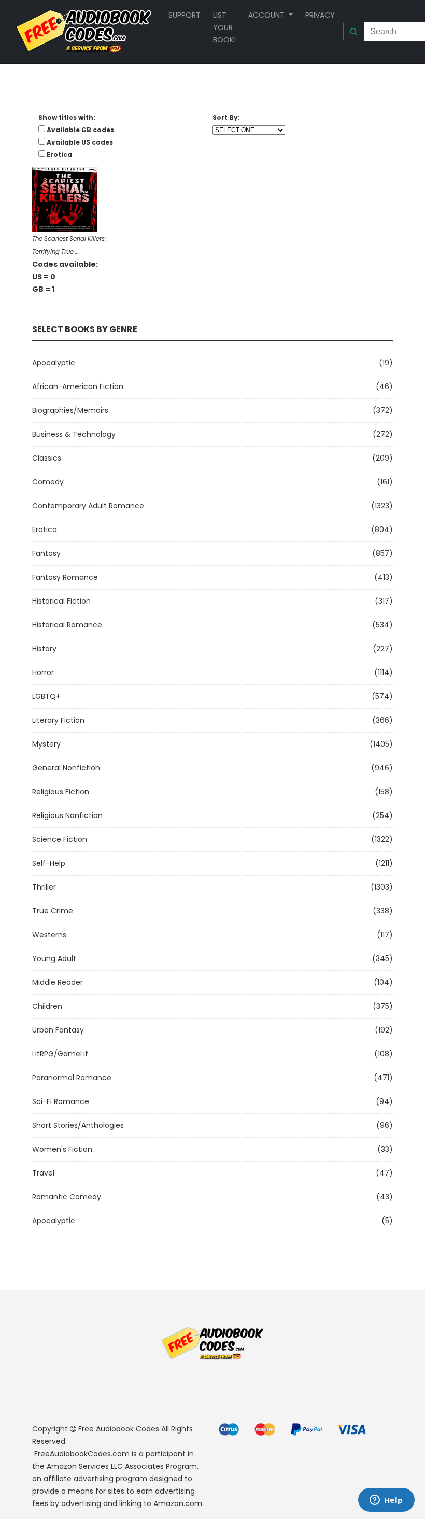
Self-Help (48, 863)
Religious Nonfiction (67, 815)
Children (47, 1006)
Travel (43, 1173)
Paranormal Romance (71, 1077)
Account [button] (267, 15)
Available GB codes (80, 129)
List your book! (224, 27)
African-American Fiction (77, 386)
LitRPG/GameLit (60, 1054)
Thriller (44, 887)
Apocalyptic (53, 362)
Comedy (48, 482)
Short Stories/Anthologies (78, 1125)
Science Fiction (59, 839)
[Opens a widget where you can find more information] (386, 1501)
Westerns (49, 934)
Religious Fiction (60, 791)
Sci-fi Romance (60, 1101)
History (44, 648)
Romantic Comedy (66, 1197)
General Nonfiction (66, 768)
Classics (46, 458)
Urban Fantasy (58, 1030)
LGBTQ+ (46, 696)
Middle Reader (57, 982)
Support (184, 15)
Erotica (44, 529)
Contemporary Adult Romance (88, 505)
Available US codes (80, 142)
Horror (43, 672)
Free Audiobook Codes (118, 1429)
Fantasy (46, 553)
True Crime (52, 911)
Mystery (46, 744)
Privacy (320, 15)
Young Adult (54, 958)
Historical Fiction (61, 601)
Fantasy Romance (65, 577)
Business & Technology (74, 434)
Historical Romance (67, 625)
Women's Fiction (62, 1149)
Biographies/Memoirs (70, 410)
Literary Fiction (58, 720)
